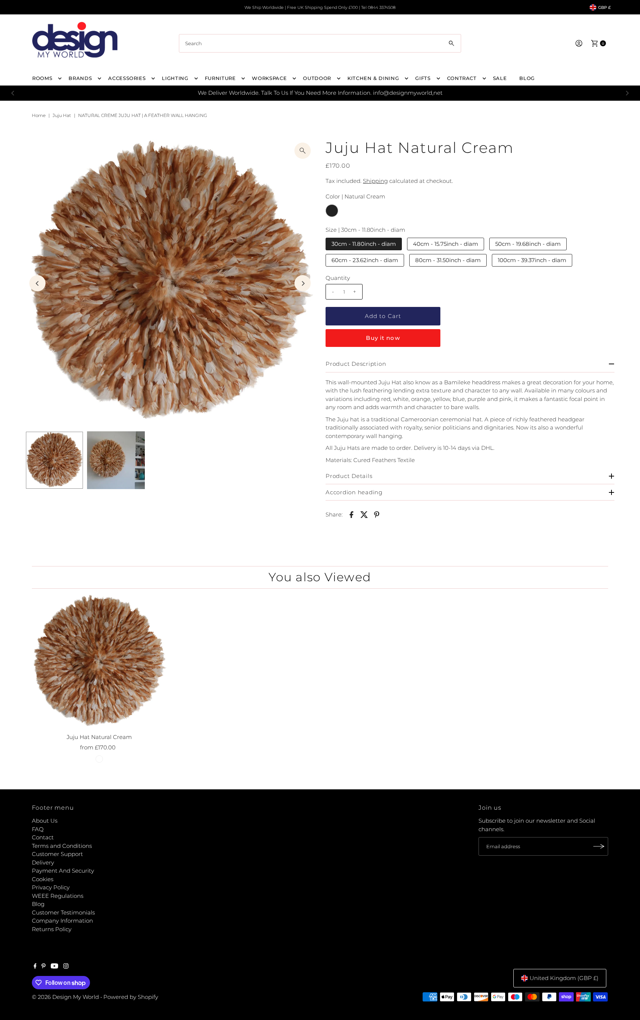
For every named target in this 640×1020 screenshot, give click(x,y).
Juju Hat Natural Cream (99, 736)
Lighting (175, 78)
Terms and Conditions (62, 845)
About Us (44, 820)
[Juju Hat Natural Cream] (99, 662)
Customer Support (57, 853)
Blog (38, 903)
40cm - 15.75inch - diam (445, 243)
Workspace (269, 78)
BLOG (527, 78)
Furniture (220, 78)
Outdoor (317, 78)
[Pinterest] (43, 966)
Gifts (422, 78)
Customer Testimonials (63, 912)
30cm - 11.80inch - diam (363, 243)
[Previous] (13, 93)
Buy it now (383, 337)
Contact (43, 837)
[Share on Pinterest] (376, 514)
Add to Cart (383, 316)
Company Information (62, 920)
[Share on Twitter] (364, 514)
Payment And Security (63, 870)
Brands (80, 78)
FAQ (38, 829)
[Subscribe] (599, 846)
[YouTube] (54, 966)
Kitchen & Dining (373, 78)
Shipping (375, 180)
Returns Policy (51, 929)
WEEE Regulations (57, 895)
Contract (462, 78)
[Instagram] (66, 966)
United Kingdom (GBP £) (564, 977)
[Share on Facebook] (351, 514)
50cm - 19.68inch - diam (528, 243)
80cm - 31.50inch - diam (448, 260)
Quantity (338, 277)
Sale (500, 78)
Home (39, 115)
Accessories (127, 78)
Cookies (42, 879)
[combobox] (320, 43)
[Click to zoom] (302, 151)
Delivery (43, 862)
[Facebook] (35, 966)
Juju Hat (62, 115)
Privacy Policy (51, 887)
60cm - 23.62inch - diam (364, 260)
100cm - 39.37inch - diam (532, 260)
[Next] (627, 93)
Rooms (42, 78)
